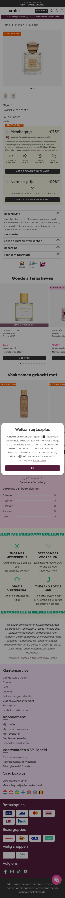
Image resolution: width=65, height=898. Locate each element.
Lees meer (39, 460)
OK (32, 468)
